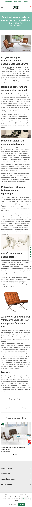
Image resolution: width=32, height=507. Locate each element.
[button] (30, 253)
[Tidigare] (2, 438)
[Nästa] (29, 438)
